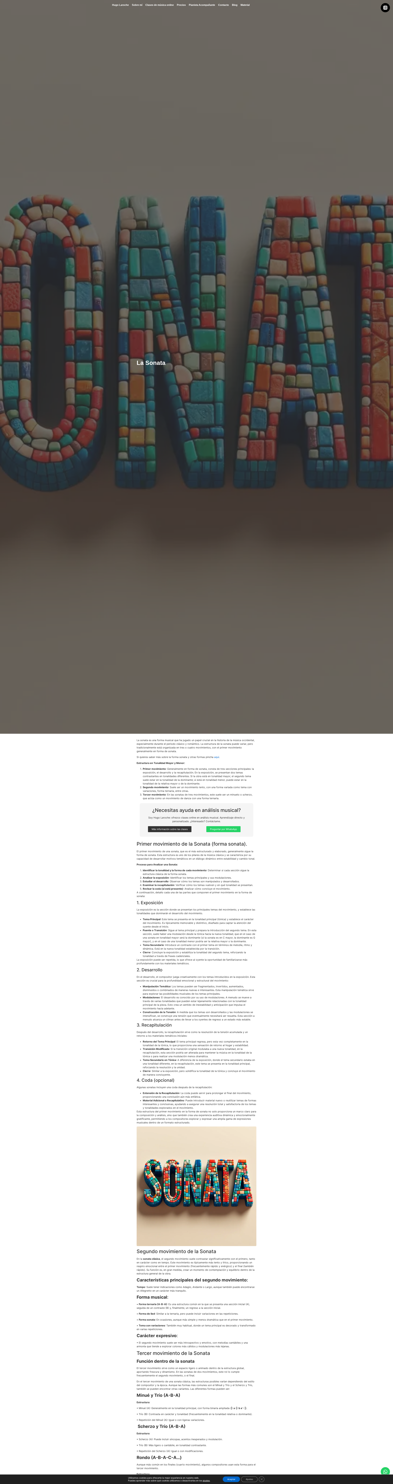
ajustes (206, 1480)
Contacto (223, 5)
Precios (181, 5)
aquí (216, 757)
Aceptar (231, 1479)
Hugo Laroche (120, 5)
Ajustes (249, 1479)
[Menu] (385, 7)
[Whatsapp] (385, 1471)
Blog (234, 5)
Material (245, 5)
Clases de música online (159, 5)
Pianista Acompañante (202, 5)
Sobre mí (137, 5)
